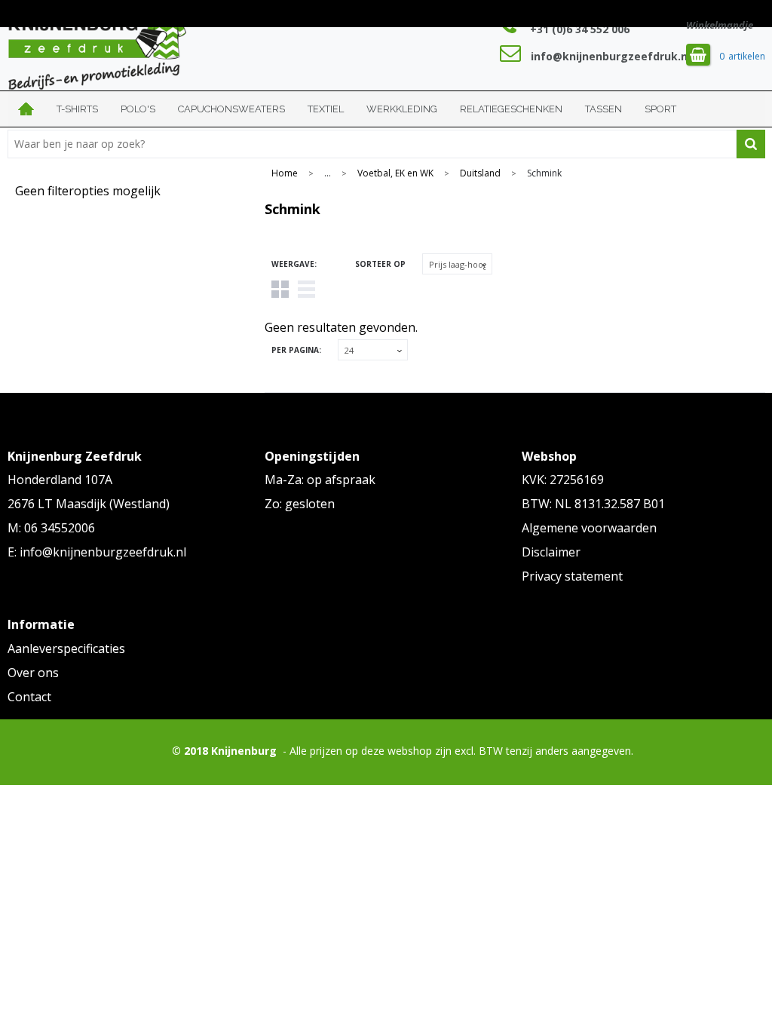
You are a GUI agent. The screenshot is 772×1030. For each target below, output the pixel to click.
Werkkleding (401, 109)
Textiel (326, 109)
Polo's (138, 109)
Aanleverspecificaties (66, 648)
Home (26, 109)
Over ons (33, 672)
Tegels (280, 289)
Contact (29, 696)
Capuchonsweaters (231, 109)
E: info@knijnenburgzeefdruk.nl (97, 552)
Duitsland (480, 173)
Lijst (306, 289)
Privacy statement (572, 576)
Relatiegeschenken (511, 109)
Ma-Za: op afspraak (320, 479)
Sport (660, 109)
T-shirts (77, 109)
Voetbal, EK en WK (395, 173)
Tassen (603, 109)
